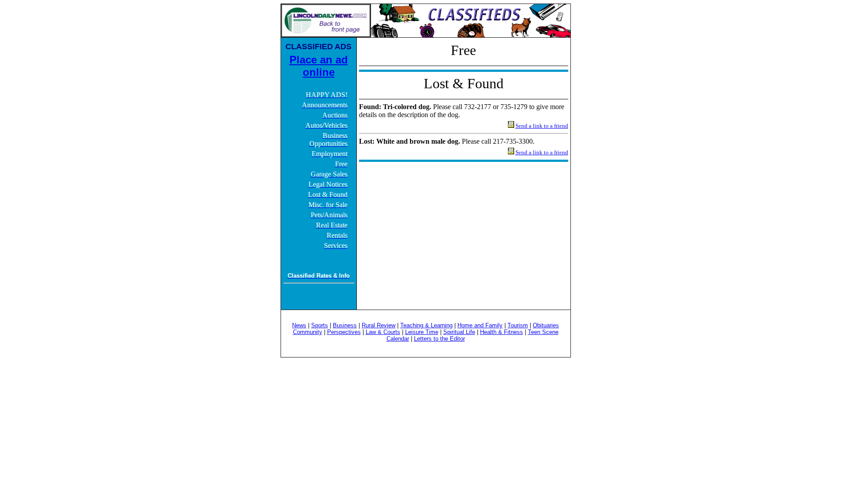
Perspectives (344, 332)
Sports (319, 325)
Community (307, 332)
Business (345, 325)
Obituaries (546, 325)
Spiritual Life (459, 332)
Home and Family (480, 325)
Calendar (397, 338)
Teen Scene (543, 332)
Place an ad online (318, 66)
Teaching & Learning (426, 325)
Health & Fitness (501, 332)
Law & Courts (383, 332)
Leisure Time (421, 332)
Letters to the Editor (439, 338)
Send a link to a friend (541, 125)
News (299, 325)
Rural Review (378, 325)
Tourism (517, 325)
